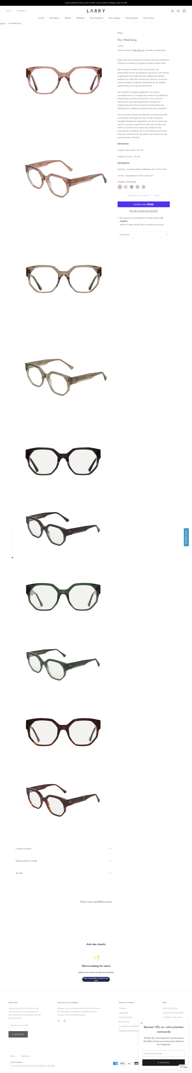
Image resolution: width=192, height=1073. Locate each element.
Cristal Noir (131, 187)
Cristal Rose (120, 187)
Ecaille (143, 187)
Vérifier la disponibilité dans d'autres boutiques (142, 224)
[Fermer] (141, 1023)
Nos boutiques (132, 17)
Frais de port (138, 50)
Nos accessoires (96, 17)
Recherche (124, 1021)
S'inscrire (164, 1062)
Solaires (68, 17)
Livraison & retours (23, 848)
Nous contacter (170, 1008)
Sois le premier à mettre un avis (96, 979)
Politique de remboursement (133, 1030)
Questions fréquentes (173, 1012)
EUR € (9, 11)
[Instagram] (65, 1020)
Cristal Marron (125, 187)
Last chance (54, 17)
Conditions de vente (172, 1017)
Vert (137, 187)
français (21, 11)
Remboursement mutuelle (26, 860)
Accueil (41, 17)
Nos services (148, 17)
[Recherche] (178, 10)
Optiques (80, 17)
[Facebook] (59, 1020)
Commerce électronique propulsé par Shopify (32, 1065)
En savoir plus (124, 234)
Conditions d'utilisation (130, 1026)
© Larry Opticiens (16, 1062)
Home (2, 23)
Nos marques (114, 17)
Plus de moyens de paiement (144, 210)
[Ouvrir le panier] (184, 10)
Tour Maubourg (14, 23)
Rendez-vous (186, 537)
